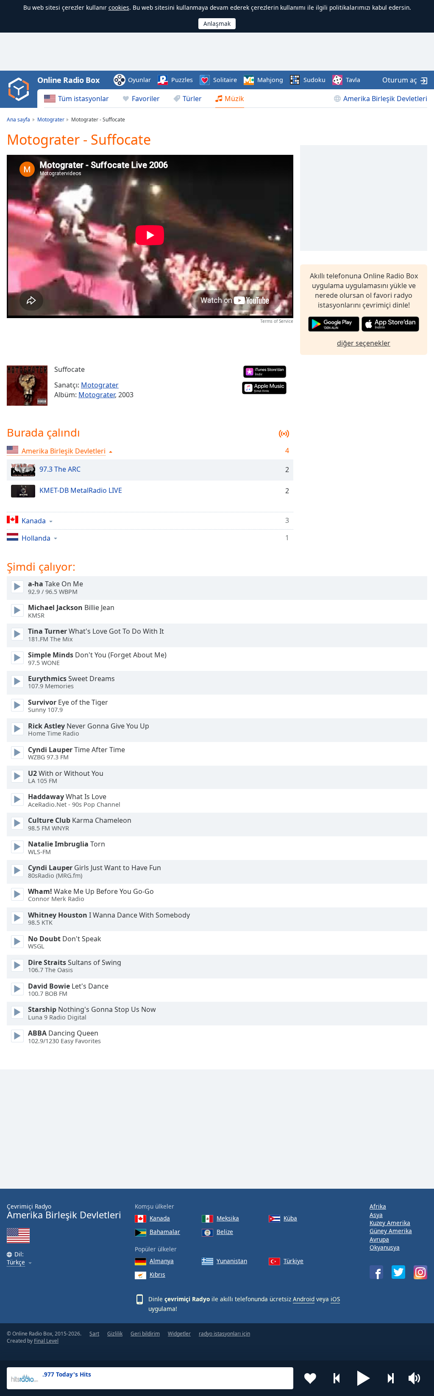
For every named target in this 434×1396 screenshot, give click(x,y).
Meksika (228, 1218)
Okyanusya (385, 1247)
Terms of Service (276, 321)
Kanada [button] (34, 520)
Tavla (353, 80)
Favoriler (146, 98)
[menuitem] (76, 98)
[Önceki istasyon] (337, 1378)
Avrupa (379, 1239)
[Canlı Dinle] (17, 586)
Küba (290, 1218)
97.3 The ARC (60, 469)
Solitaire (225, 80)
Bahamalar (165, 1232)
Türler (192, 98)
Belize (225, 1232)
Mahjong (270, 80)
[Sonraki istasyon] (390, 1378)
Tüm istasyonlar (83, 98)
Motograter (100, 385)
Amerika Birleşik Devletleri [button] (64, 451)
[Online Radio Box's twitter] (398, 1272)
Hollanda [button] (36, 537)
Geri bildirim (145, 1333)
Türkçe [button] (16, 1262)
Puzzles (182, 80)
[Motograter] (27, 385)
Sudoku (314, 80)
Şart (94, 1333)
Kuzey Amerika (390, 1223)
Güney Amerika (391, 1231)
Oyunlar (139, 80)
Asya (376, 1215)
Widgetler (179, 1333)
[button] (363, 1378)
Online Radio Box (68, 80)
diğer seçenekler (363, 343)
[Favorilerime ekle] (310, 1378)
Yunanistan (232, 1261)
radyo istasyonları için (224, 1333)
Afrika (378, 1206)
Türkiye (293, 1261)
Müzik (234, 98)
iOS (335, 1299)
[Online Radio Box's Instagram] (420, 1272)
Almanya (162, 1261)
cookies (118, 7)
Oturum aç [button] (399, 80)
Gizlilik (114, 1333)
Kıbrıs (157, 1274)
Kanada (160, 1218)
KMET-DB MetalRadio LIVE (80, 490)
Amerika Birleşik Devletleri (385, 98)
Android (303, 1299)
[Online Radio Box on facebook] (376, 1272)
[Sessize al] (417, 1378)
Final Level (46, 1340)
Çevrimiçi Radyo (64, 1211)
